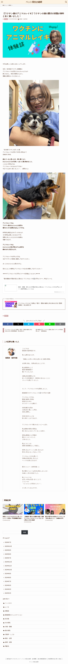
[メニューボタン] (2, 2)
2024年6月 (8, 585)
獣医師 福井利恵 (11, 358)
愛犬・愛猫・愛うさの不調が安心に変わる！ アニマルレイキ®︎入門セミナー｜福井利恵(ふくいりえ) (40, 288)
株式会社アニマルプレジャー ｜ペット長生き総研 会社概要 (21, 658)
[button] (8, 324)
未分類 (7, 618)
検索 (24, 532)
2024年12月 (8, 562)
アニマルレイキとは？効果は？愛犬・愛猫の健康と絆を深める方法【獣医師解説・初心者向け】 (40, 304)
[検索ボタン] (66, 2)
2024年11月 (8, 566)
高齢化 (7, 646)
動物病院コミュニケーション (13, 615)
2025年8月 (8, 554)
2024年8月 (8, 577)
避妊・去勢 (8, 638)
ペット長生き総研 (34, 2)
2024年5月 (8, 589)
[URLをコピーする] (60, 324)
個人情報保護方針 (42, 658)
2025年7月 (8, 558)
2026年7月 (8, 542)
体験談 (6, 19)
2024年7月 (8, 581)
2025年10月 (8, 546)
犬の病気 (7, 622)
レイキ (7, 607)
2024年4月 (8, 593)
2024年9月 (8, 573)
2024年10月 (8, 569)
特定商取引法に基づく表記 (54, 658)
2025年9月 (8, 550)
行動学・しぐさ (9, 634)
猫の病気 (7, 630)
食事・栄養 (8, 642)
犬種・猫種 (8, 626)
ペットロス (8, 603)
